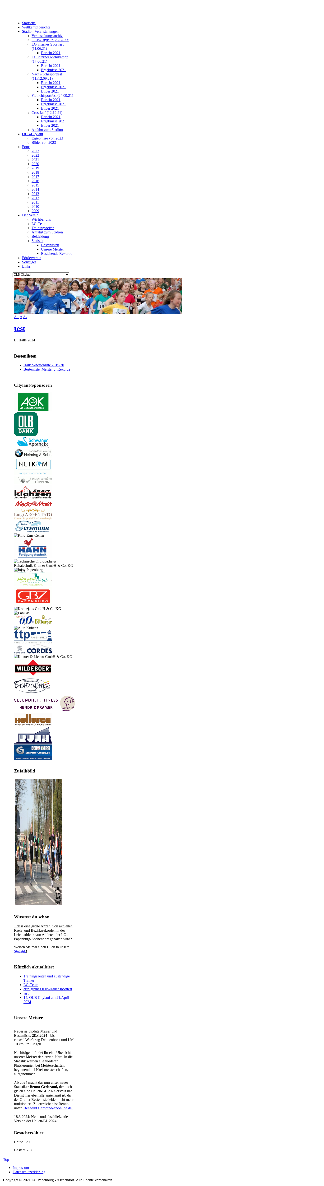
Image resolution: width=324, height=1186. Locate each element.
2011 (35, 202)
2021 (35, 160)
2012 (35, 198)
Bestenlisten (50, 245)
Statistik (37, 241)
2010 (35, 207)
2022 (35, 155)
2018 (35, 172)
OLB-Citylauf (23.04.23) (50, 40)
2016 (35, 181)
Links (26, 266)
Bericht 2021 (50, 53)
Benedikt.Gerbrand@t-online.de (48, 1108)
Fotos (26, 147)
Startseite (29, 23)
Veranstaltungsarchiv (47, 36)
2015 (35, 185)
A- (25, 317)
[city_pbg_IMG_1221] (38, 904)
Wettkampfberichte (36, 27)
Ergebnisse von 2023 (47, 138)
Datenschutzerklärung (29, 1172)
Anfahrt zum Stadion (47, 130)
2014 (35, 189)
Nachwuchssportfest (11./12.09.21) (47, 76)
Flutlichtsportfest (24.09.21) (52, 95)
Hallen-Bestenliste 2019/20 (43, 365)
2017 (35, 177)
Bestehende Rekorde (56, 253)
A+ (16, 317)
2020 (35, 164)
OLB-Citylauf (32, 134)
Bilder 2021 (50, 91)
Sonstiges (29, 262)
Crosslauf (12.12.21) (47, 113)
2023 (35, 151)
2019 (35, 168)
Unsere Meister (52, 249)
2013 (35, 194)
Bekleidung (40, 236)
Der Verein (30, 215)
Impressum (21, 1168)
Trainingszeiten (43, 228)
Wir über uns (41, 219)
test (19, 328)
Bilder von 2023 (44, 142)
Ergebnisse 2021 (53, 70)
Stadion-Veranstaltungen (40, 31)
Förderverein (31, 258)
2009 (35, 211)
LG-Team (39, 224)
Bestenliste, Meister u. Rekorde (46, 369)
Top (6, 1160)
